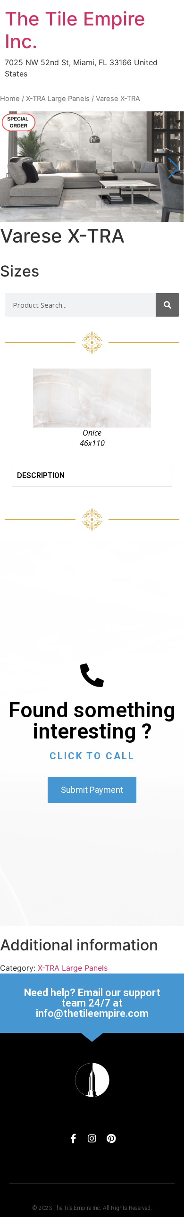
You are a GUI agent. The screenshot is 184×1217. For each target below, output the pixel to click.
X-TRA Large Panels (58, 98)
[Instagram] (92, 1138)
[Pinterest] (110, 1138)
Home (10, 98)
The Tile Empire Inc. (75, 30)
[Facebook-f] (73, 1138)
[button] (173, 168)
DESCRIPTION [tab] (41, 475)
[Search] (167, 305)
